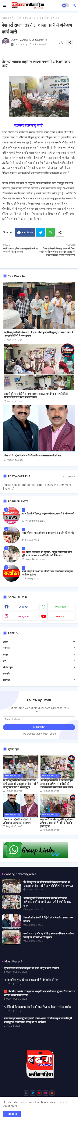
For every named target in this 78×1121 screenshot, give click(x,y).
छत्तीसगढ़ (39, 648)
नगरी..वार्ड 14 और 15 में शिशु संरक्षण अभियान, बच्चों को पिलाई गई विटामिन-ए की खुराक (57, 823)
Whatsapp (50, 232)
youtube (60, 616)
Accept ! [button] (12, 1113)
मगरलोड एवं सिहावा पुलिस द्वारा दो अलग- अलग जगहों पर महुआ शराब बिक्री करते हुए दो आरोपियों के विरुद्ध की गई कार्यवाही (38, 1020)
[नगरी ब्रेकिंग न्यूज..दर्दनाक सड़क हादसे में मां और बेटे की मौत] (11, 534)
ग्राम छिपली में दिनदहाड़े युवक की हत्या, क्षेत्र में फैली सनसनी (48, 513)
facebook (23, 606)
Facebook (27, 232)
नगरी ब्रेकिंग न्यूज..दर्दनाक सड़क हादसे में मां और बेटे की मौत (48, 532)
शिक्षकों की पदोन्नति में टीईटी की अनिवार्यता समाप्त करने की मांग (32, 455)
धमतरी (39, 642)
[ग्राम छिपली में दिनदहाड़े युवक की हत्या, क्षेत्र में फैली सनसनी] (11, 515)
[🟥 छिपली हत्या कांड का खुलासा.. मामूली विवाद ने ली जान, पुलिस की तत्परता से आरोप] (11, 554)
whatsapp (60, 606)
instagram (23, 616)
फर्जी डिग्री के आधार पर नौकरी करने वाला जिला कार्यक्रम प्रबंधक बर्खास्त (47, 573)
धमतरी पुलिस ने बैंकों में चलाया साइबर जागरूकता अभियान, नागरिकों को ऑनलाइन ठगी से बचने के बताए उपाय (36, 395)
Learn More (10, 1105)
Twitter (40, 232)
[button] (74, 5)
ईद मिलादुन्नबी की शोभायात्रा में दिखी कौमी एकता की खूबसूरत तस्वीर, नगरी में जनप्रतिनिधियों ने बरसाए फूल (38, 334)
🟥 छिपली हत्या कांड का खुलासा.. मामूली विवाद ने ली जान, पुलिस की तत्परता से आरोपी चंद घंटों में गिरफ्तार (47, 554)
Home (5, 17)
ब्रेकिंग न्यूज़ (39, 667)
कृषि (39, 660)
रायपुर (39, 654)
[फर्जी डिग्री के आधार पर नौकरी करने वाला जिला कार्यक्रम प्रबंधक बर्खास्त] (11, 573)
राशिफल (39, 679)
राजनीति (39, 673)
